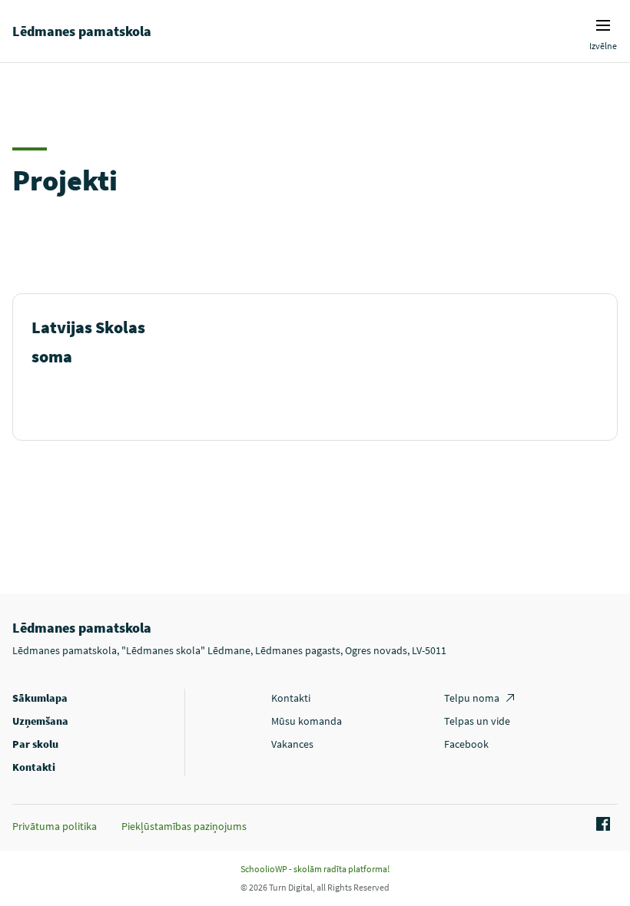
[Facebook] (601, 824)
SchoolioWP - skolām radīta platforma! (315, 869)
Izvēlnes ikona (603, 25)
